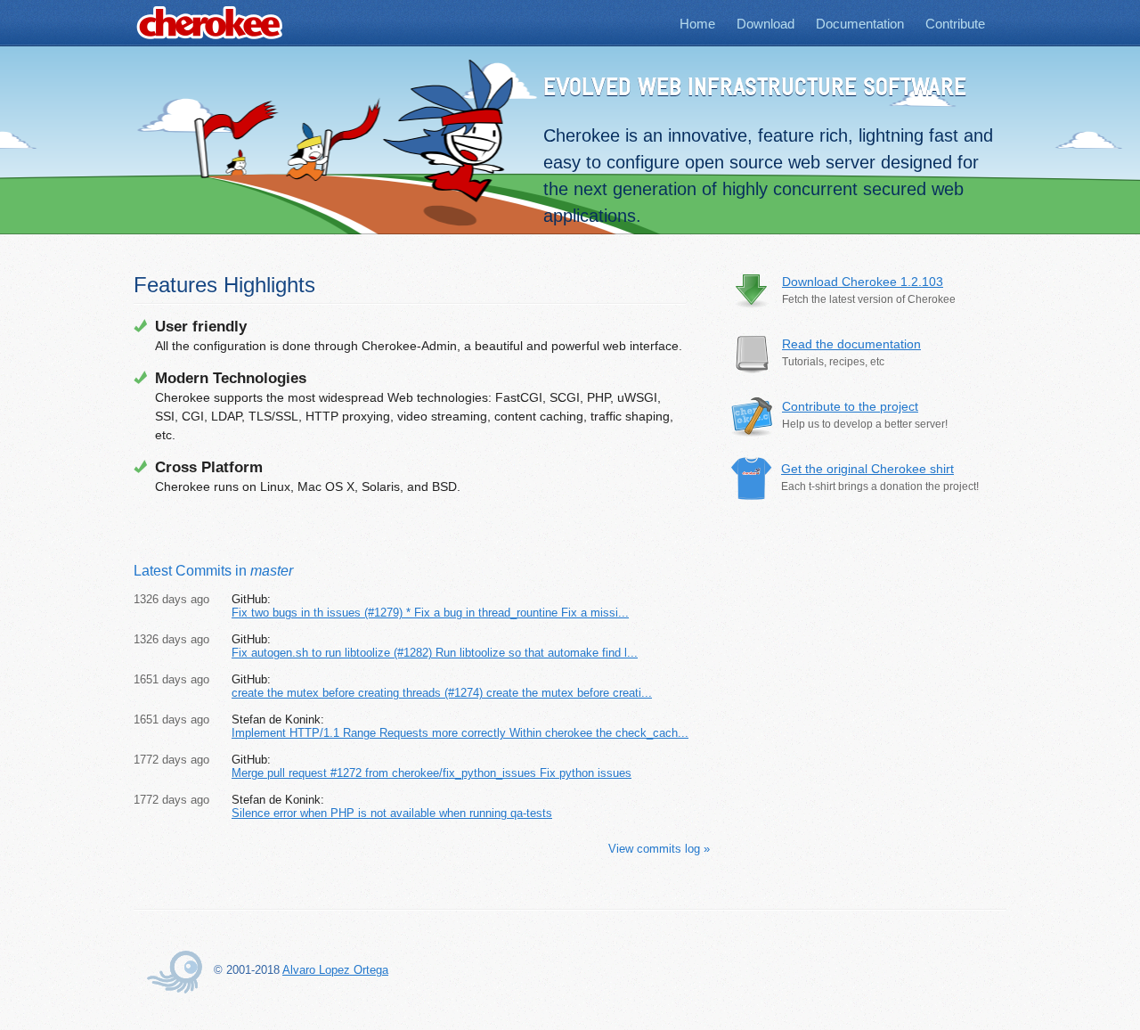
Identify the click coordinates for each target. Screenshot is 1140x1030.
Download (765, 23)
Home (697, 23)
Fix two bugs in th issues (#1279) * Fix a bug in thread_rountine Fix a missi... (430, 612)
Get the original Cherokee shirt (867, 469)
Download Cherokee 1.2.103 (862, 281)
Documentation (860, 23)
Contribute (955, 23)
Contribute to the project (850, 406)
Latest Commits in (213, 570)
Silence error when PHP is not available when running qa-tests (392, 813)
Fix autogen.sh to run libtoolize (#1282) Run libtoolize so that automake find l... (435, 652)
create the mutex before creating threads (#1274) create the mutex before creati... (442, 692)
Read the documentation (851, 344)
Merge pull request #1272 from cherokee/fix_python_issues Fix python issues (431, 773)
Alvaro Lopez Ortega (335, 970)
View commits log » (659, 848)
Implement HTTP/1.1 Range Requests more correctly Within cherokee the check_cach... (460, 733)
